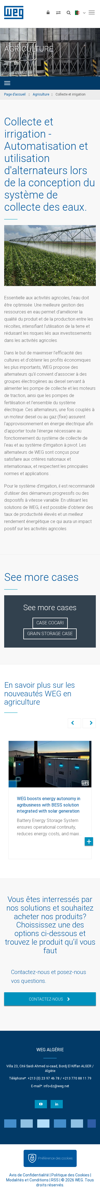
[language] (80, 12)
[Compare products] (58, 12)
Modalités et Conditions (27, 1180)
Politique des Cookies (70, 1175)
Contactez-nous (46, 999)
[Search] (68, 12)
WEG (12, 12)
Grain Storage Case (50, 633)
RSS (55, 1180)
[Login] (48, 12)
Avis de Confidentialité (29, 1175)
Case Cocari (50, 622)
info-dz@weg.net (56, 1086)
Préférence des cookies (55, 1158)
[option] (50, 795)
